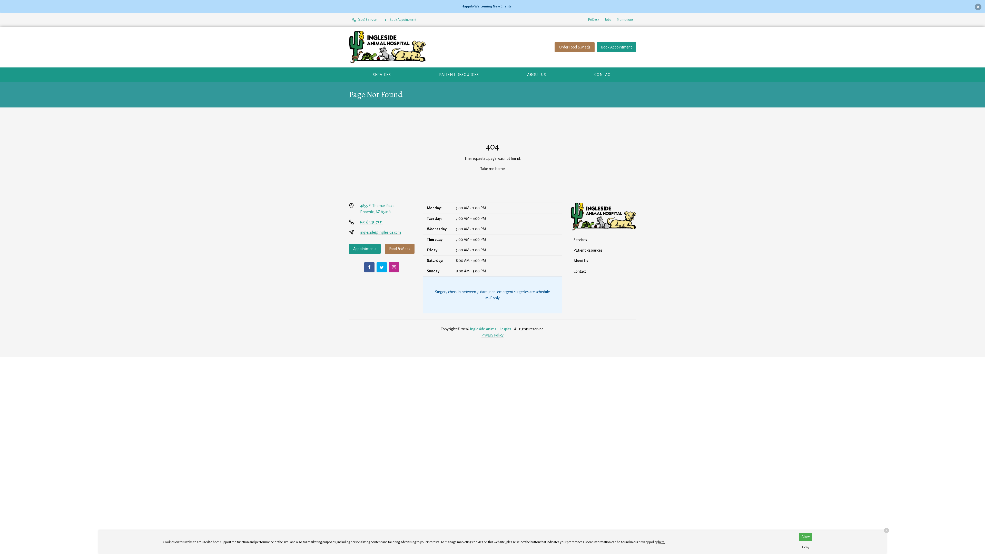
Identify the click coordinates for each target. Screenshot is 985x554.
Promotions (625, 20)
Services (382, 75)
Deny (805, 547)
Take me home (492, 169)
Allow (806, 537)
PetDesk (593, 20)
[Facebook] (369, 267)
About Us (536, 75)
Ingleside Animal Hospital (491, 329)
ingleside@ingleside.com (380, 232)
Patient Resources (459, 75)
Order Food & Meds (574, 47)
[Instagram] (394, 267)
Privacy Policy (492, 335)
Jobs (608, 20)
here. (661, 542)
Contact (603, 75)
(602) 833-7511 (371, 222)
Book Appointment (616, 47)
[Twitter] (382, 267)
